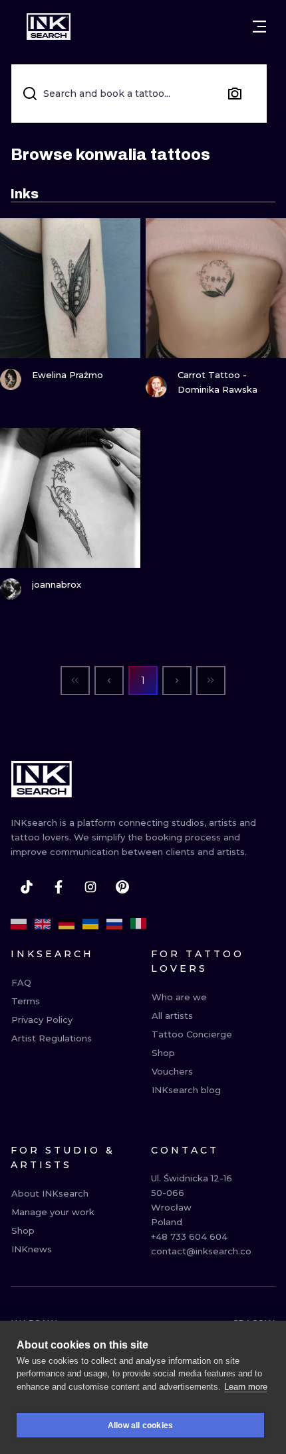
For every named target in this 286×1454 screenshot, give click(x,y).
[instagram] (90, 887)
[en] (43, 924)
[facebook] (58, 887)
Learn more (245, 1387)
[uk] (90, 924)
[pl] (19, 924)
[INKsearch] (49, 26)
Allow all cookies (140, 1425)
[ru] (114, 924)
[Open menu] (259, 26)
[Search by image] (235, 93)
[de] (66, 924)
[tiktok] (27, 887)
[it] (138, 924)
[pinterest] (122, 887)
